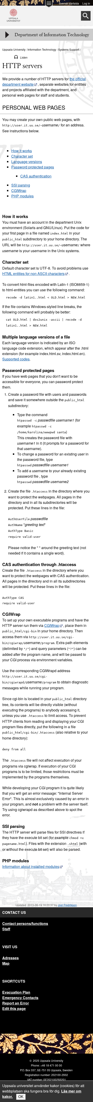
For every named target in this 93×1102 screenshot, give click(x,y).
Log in (86, 3)
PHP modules (22, 196)
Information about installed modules (30, 866)
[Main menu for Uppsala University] (49, 5)
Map (5, 963)
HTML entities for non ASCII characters (33, 273)
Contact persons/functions (25, 923)
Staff (6, 928)
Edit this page (14, 1008)
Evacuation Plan (16, 992)
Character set (22, 156)
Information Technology (42, 49)
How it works (21, 150)
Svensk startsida (69, 3)
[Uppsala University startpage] (13, 23)
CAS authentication (35, 176)
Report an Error (15, 1003)
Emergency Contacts (20, 997)
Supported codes (16, 359)
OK (20, 1097)
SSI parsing (20, 185)
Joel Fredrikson (67, 905)
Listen (24, 57)
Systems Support (68, 49)
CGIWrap (18, 190)
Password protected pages (32, 167)
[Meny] (6, 34)
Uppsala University (14, 49)
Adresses (10, 957)
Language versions (26, 161)
